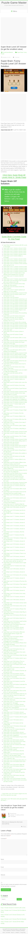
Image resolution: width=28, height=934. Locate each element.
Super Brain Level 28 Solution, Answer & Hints (15, 303)
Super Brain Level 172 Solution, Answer (13, 704)
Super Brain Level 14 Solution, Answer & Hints (15, 271)
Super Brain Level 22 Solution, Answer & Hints (15, 293)
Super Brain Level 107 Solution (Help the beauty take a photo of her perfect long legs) (15, 504)
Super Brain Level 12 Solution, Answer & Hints (15, 268)
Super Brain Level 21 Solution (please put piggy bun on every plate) (14, 290)
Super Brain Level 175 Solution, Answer (13, 712)
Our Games (8, 932)
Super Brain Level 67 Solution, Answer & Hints (15, 396)
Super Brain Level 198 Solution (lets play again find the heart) (14, 799)
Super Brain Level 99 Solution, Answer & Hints (15, 482)
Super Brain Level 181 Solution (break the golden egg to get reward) (14, 729)
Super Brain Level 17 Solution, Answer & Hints (15, 279)
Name (2, 859)
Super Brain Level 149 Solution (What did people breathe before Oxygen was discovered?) (14, 633)
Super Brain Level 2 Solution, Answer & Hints (14, 249)
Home (4, 932)
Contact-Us (17, 932)
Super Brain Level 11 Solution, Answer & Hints (15, 266)
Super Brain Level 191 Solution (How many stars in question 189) (14, 757)
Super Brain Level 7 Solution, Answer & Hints (14, 259)
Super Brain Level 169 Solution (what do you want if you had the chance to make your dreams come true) (15, 695)
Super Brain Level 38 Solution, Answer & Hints (15, 323)
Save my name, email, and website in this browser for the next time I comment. (14, 885)
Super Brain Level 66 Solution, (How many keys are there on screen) (14, 393)
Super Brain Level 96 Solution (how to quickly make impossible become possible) (15, 474)
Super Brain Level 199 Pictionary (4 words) (14, 778)
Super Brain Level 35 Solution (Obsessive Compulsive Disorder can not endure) (14, 316)
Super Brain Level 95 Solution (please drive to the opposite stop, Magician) (15, 470)
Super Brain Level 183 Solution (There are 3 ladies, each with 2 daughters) (14, 734)
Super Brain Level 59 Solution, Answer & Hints (15, 376)
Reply (24, 826)
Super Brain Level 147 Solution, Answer (13, 627)
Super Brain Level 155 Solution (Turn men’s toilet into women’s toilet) (14, 652)
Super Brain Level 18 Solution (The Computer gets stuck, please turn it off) (15, 281)
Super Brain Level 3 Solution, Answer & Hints (14, 251)
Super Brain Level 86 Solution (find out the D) (15, 445)
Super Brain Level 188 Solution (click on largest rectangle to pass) (13, 748)
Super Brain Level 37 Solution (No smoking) (14, 322)
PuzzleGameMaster (8, 52)
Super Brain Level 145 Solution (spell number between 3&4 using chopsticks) (15, 622)
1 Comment (16, 57)
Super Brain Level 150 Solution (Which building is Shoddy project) (13, 637)
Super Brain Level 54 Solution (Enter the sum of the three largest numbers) (14, 361)
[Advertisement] (14, 31)
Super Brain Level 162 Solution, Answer (13, 673)
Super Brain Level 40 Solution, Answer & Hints (15, 326)
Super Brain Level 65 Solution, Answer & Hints (15, 391)
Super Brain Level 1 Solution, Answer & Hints (14, 248)
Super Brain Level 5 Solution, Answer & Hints (14, 254)
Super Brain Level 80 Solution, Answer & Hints (15, 431)
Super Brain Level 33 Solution (11, 311)
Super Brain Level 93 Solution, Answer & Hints (15, 465)
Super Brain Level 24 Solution (11, 297)
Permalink (13, 816)
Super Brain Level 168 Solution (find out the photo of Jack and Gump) (14, 691)
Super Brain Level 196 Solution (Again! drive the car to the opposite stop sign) (14, 770)
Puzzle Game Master (14, 2)
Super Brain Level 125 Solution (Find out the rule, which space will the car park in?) (14, 560)
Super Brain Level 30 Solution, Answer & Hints (15, 306)
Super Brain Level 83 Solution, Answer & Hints (15, 439)
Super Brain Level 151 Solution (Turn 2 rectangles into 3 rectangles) (13, 640)
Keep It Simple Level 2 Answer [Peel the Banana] (13, 919)
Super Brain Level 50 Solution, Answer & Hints (15, 353)
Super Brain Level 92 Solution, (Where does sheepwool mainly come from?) (14, 463)
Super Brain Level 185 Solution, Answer (13, 740)
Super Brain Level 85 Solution (11, 444)
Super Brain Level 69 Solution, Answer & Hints (15, 400)
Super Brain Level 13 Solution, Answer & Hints (15, 269)
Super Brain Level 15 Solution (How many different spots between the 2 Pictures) (14, 273)
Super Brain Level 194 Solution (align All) (13, 764)
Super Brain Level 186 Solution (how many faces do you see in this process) (14, 742)
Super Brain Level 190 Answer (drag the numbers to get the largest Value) (13, 754)
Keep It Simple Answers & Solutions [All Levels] (13, 907)
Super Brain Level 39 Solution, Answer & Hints (15, 325)
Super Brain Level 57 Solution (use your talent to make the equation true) (15, 370)
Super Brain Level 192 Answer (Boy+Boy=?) (14, 760)
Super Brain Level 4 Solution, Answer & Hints (14, 253)
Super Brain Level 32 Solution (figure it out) (14, 310)
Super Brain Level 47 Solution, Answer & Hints (15, 345)
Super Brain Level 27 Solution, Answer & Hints (15, 302)
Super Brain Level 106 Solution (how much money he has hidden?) (14, 501)
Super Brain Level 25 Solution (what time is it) (15, 299)
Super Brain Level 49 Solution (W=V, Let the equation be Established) (14, 350)
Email (2, 867)
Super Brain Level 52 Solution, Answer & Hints (15, 356)
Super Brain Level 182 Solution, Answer (13, 732)
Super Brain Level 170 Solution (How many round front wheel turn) (14, 699)
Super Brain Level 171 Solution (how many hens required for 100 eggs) (14, 702)
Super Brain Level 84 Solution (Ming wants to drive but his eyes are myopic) (15, 441)
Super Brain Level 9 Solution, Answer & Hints (14, 262)
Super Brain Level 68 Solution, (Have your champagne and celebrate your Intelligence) (14, 398)
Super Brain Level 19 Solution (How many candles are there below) (14, 284)
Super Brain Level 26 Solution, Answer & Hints (15, 300)
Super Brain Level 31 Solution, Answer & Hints (15, 308)
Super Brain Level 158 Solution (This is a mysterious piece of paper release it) (13, 662)
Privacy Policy (22, 932)
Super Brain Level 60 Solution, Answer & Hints (15, 377)
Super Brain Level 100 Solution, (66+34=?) (14, 484)
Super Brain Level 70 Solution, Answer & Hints (15, 402)
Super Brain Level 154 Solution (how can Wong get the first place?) (13, 649)
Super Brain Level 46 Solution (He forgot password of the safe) (13, 343)
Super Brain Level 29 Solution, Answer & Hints (15, 305)
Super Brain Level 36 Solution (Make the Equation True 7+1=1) (13, 319)
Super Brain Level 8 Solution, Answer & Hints (14, 260)
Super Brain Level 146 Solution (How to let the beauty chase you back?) (14, 625)
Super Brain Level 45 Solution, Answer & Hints (15, 340)
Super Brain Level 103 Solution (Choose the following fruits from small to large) (14, 492)
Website (3, 875)
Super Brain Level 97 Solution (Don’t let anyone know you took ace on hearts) (13, 477)
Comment (4, 838)
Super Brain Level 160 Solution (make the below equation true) (14, 668)
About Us (12, 932)
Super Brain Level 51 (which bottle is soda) (14, 354)
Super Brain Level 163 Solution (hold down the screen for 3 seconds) (14, 675)
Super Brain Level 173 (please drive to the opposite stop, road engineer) (14, 706)
